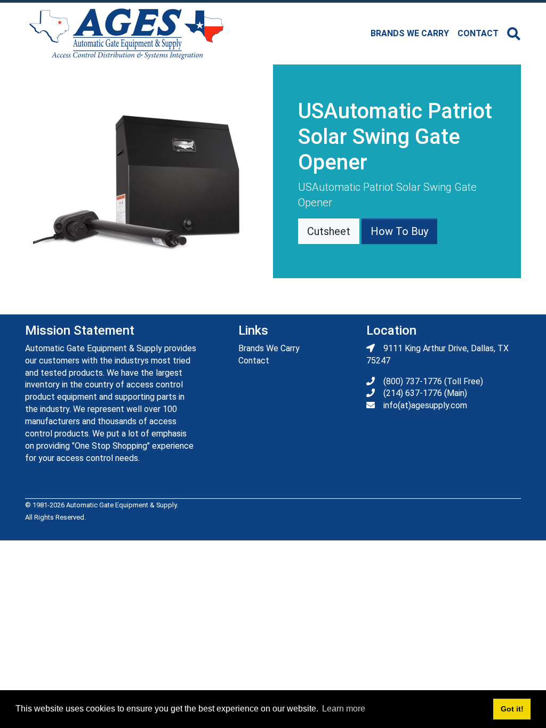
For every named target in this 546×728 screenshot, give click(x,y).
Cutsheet (328, 231)
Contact (478, 33)
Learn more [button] (343, 708)
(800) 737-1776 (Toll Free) (433, 381)
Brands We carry (410, 33)
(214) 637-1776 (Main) (425, 393)
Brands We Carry (269, 348)
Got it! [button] (512, 709)
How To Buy (399, 231)
